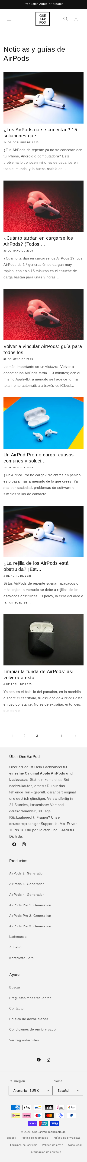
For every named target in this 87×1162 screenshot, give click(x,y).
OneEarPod (39, 1131)
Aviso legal (75, 1145)
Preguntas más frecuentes (30, 998)
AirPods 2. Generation (27, 873)
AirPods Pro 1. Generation (30, 905)
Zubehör (16, 947)
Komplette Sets (21, 958)
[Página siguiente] (75, 736)
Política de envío (52, 1145)
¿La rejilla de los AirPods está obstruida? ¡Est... (36, 566)
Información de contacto (45, 1152)
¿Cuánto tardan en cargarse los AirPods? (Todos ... (38, 241)
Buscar (14, 987)
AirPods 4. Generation (27, 894)
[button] (9, 19)
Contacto (16, 1008)
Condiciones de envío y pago (32, 1029)
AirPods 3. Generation (27, 884)
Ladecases (17, 936)
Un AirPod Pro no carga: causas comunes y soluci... (38, 457)
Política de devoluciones (28, 1019)
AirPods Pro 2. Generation (30, 915)
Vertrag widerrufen (24, 1040)
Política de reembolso (34, 1137)
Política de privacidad (66, 1137)
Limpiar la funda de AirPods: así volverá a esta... (38, 674)
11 (62, 736)
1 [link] (12, 736)
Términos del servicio (23, 1145)
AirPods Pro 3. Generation (30, 926)
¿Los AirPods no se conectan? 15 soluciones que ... (40, 132)
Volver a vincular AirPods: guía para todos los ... (42, 349)
